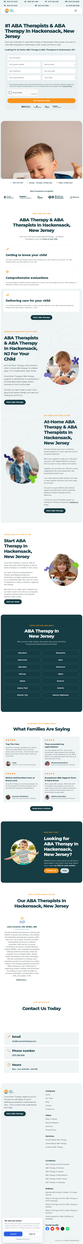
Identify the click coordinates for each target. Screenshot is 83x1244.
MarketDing (74, 1240)
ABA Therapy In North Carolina (57, 1164)
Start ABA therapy (41, 317)
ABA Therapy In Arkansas (55, 1182)
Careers (49, 1105)
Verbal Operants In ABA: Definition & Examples (59, 1217)
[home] (10, 11)
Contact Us (50, 1109)
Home (48, 1095)
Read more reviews (41, 808)
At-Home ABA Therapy (54, 1147)
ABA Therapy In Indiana (54, 1172)
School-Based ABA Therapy (56, 1140)
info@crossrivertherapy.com (24, 1041)
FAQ (65, 871)
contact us (73, 502)
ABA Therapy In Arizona (55, 1168)
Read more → (22, 980)
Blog (47, 1102)
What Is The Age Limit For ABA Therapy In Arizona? (62, 1211)
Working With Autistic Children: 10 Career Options (61, 1193)
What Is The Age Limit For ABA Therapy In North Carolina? (62, 1199)
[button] (75, 10)
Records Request (52, 1123)
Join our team (12, 602)
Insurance (49, 1126)
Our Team (49, 1098)
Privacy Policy (67, 86)
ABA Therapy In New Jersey (56, 1179)
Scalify (65, 1240)
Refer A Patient (51, 1119)
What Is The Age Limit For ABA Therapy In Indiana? (62, 1205)
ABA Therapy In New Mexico (56, 1175)
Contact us (51, 871)
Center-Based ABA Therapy (56, 1143)
